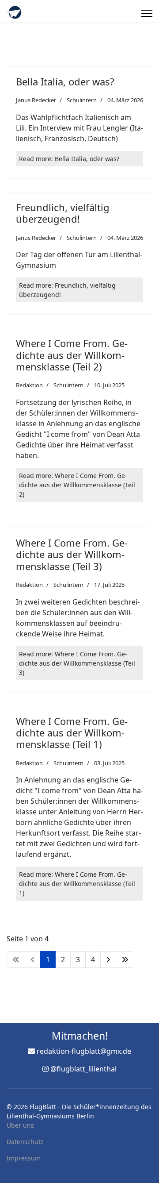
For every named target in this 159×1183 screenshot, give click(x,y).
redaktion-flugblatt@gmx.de (84, 1051)
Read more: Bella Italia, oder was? (69, 158)
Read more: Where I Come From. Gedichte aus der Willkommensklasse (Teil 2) (77, 484)
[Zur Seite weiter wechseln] (108, 959)
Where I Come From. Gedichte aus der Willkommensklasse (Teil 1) (72, 732)
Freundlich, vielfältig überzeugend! (63, 212)
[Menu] (146, 13)
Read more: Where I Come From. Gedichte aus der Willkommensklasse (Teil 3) (77, 663)
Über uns (20, 1125)
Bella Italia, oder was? (65, 81)
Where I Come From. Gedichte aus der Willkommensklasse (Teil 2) (72, 354)
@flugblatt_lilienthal (83, 1069)
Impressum (24, 1158)
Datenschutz (25, 1141)
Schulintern (82, 100)
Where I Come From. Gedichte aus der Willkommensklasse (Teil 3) (72, 554)
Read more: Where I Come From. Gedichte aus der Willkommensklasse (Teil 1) (77, 883)
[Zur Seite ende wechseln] (125, 959)
